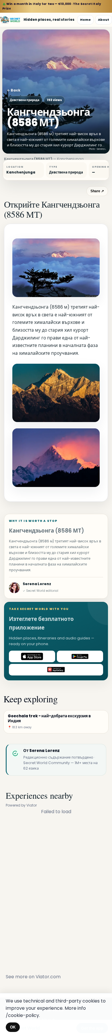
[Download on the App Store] (32, 656)
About (103, 19)
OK (13, 1027)
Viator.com (48, 976)
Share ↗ (97, 191)
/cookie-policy (22, 1015)
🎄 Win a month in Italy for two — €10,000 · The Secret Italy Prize (51, 6)
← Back (13, 90)
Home (85, 19)
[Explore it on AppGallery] (56, 669)
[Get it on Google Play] (80, 656)
